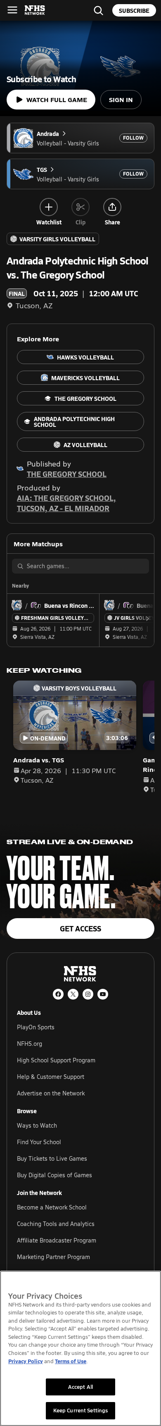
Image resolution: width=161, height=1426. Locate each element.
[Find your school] (98, 10)
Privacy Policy (25, 1361)
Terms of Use (70, 1361)
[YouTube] (102, 994)
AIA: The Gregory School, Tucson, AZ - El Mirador (66, 503)
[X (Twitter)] (73, 994)
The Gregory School (67, 474)
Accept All (80, 1386)
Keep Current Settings (80, 1410)
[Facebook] (58, 994)
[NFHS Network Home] (35, 10)
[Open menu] (12, 9)
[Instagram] (88, 994)
